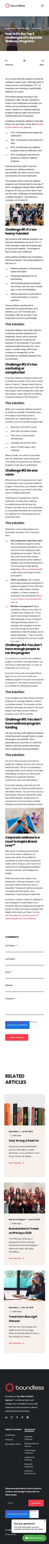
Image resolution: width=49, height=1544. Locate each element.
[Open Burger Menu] (42, 5)
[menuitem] (10, 1435)
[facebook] (17, 1417)
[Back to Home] (15, 5)
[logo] (24, 1387)
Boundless (10, 28)
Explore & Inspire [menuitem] (13, 1429)
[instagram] (11, 1417)
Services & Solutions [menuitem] (30, 1430)
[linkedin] (7, 1417)
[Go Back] (24, 60)
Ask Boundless (36, 1538)
